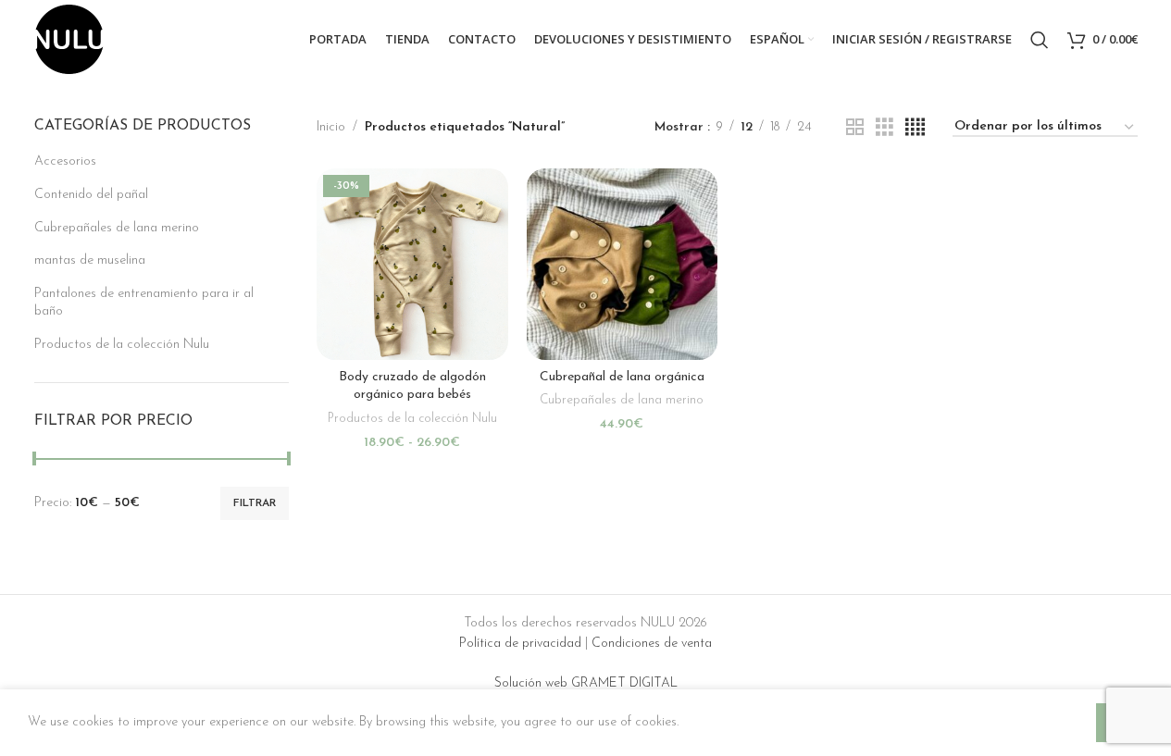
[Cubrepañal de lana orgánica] (622, 264)
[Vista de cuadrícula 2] (855, 128)
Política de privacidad (520, 644)
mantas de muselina (89, 260)
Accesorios (65, 161)
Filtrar (254, 503)
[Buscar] (1039, 39)
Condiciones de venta (652, 644)
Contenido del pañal (91, 195)
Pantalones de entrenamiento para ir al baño (144, 303)
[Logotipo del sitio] (69, 38)
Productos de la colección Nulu (121, 345)
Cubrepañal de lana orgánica (622, 377)
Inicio (331, 127)
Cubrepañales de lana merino (116, 228)
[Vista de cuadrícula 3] (884, 128)
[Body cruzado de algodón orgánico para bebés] (412, 264)
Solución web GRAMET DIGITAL (586, 683)
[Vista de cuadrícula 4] (915, 128)
